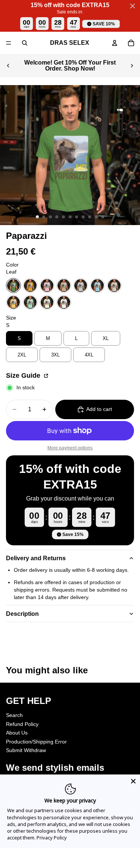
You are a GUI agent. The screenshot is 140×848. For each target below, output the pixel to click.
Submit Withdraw (26, 750)
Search (14, 715)
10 (96, 217)
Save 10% (104, 23)
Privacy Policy (52, 837)
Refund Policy (22, 724)
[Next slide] (132, 65)
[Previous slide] (8, 65)
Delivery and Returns (36, 558)
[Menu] (8, 43)
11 (103, 217)
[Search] (24, 43)
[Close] (133, 781)
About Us (17, 733)
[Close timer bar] (133, 6)
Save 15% (73, 534)
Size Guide (24, 375)
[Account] (114, 43)
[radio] (13, 285)
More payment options (70, 447)
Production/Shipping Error (36, 742)
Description (22, 614)
